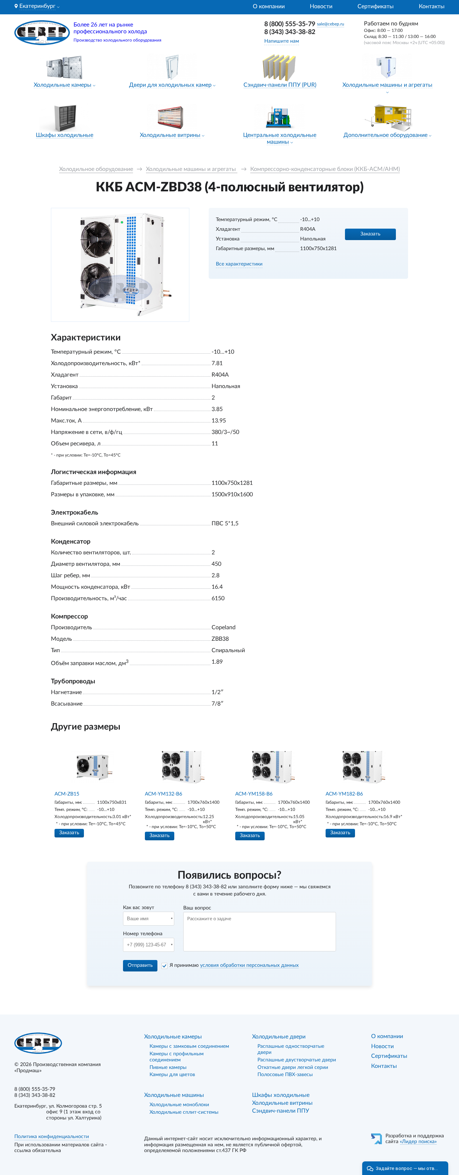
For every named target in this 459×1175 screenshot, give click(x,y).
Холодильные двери (279, 1037)
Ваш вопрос (197, 908)
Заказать (370, 234)
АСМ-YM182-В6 (344, 794)
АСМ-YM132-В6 (163, 794)
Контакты (432, 6)
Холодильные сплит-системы (184, 1112)
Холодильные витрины (170, 135)
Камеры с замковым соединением (189, 1046)
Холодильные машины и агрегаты (387, 85)
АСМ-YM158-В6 (254, 794)
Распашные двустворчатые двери (296, 1059)
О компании (269, 6)
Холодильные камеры (62, 85)
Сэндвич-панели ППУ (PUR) (279, 85)
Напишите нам (281, 41)
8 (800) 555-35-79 (289, 24)
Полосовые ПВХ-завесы (285, 1074)
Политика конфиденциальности (51, 1136)
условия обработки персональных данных (249, 965)
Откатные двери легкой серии (292, 1067)
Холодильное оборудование (96, 169)
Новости (321, 6)
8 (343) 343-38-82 (289, 32)
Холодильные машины (174, 1095)
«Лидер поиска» (418, 1141)
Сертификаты (376, 6)
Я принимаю (234, 965)
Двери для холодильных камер (170, 85)
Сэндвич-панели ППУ (280, 1111)
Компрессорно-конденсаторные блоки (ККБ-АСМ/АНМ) (325, 169)
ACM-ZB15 (67, 794)
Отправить (140, 965)
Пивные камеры (168, 1067)
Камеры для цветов (172, 1074)
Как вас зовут (138, 907)
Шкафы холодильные (64, 135)
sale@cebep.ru (330, 24)
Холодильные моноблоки (179, 1104)
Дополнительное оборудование (385, 135)
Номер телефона (142, 933)
